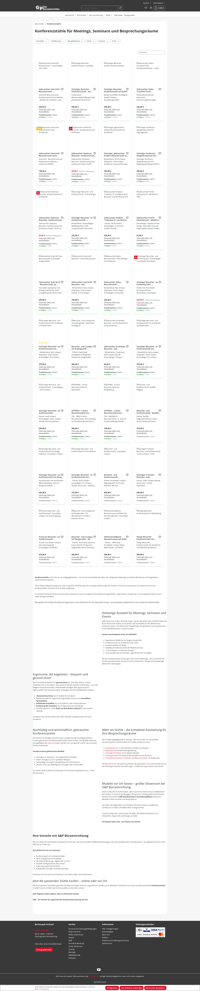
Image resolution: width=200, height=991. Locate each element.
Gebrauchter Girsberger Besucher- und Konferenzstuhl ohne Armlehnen (114, 347)
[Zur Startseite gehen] (48, 8)
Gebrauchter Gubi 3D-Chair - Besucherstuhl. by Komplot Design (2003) (51, 283)
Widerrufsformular (76, 934)
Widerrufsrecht (75, 932)
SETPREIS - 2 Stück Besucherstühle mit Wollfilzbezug (112, 412)
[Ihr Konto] (150, 8)
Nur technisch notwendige (131, 988)
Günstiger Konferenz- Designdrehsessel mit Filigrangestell (146, 154)
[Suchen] (120, 8)
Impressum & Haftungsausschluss (115, 940)
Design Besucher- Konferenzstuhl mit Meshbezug (145, 538)
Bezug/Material (74, 41)
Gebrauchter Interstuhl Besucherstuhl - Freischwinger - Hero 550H (51, 90)
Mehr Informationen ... (43, 989)
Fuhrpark (72, 958)
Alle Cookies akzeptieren (155, 988)
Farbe (89, 41)
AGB (70, 940)
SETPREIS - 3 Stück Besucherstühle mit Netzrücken (80, 412)
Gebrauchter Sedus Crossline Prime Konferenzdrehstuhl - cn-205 (148, 90)
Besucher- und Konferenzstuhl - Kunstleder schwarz (113, 476)
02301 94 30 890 (42, 930)
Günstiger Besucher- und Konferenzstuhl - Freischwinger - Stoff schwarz (50, 412)
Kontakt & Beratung (76, 943)
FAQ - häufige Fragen (110, 929)
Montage (72, 952)
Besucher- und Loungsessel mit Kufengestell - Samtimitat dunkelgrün (83, 347)
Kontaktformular (55, 944)
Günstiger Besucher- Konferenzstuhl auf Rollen (115, 90)
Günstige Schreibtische (114, 753)
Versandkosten (94, 976)
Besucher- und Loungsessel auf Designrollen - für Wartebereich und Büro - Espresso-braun (83, 538)
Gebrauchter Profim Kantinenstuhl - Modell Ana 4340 (149, 219)
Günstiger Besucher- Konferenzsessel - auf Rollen (81, 90)
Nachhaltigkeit (107, 932)
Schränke (127, 758)
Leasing (71, 949)
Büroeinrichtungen (52, 743)
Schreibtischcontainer (114, 758)
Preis (114, 41)
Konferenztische (112, 748)
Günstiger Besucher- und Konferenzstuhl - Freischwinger (82, 219)
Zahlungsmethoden (145, 924)
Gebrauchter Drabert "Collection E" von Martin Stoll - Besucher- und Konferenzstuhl (115, 219)
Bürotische (109, 750)
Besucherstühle (141, 758)
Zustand (102, 41)
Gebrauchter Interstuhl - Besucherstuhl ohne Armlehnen (50, 154)
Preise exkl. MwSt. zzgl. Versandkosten (47, 110)
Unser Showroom (75, 946)
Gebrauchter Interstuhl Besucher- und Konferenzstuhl (81, 283)
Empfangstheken (112, 755)
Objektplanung (74, 955)
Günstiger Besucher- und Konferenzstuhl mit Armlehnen (82, 476)
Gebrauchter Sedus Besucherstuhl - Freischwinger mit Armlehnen (112, 283)
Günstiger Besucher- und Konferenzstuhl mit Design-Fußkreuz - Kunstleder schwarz (51, 476)
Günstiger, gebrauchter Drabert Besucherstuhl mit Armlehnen (116, 154)
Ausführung (56, 41)
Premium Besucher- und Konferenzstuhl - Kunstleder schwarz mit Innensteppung (50, 538)
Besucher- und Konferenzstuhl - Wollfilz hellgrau (148, 412)
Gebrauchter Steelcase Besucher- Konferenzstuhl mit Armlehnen (83, 154)
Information (158, 3)
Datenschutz (107, 943)
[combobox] (99, 8)
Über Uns (106, 934)
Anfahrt (105, 937)
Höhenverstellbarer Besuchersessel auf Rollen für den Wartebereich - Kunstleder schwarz (115, 538)
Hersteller (40, 41)
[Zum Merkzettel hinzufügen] (62, 89)
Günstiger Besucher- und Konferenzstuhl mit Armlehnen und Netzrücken (50, 347)
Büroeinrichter (111, 764)
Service (146, 3)
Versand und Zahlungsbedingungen (83, 929)
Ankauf (71, 937)
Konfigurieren (112, 988)
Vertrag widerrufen (43, 950)
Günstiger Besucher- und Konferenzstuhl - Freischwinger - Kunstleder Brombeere (149, 283)
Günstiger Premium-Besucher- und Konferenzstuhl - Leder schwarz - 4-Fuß (147, 476)
